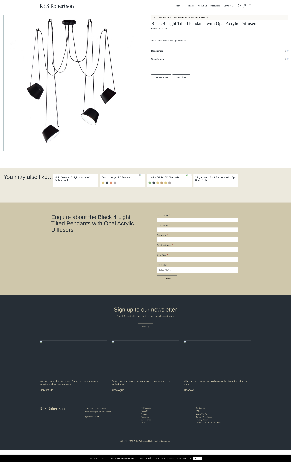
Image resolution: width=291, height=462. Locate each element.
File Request (163, 264)
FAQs (198, 411)
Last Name (163, 225)
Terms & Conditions (204, 417)
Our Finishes (146, 420)
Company (162, 235)
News (143, 423)
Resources (145, 417)
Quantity (162, 255)
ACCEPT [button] (198, 458)
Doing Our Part (202, 414)
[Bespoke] (217, 366)
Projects (144, 414)
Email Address (165, 245)
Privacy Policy (202, 420)
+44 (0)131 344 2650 (96, 408)
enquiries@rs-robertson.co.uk (99, 412)
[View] (145, 366)
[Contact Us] (73, 366)
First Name (163, 215)
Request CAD (161, 77)
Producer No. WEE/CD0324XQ (208, 423)
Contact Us (200, 408)
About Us (144, 411)
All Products (146, 408)
